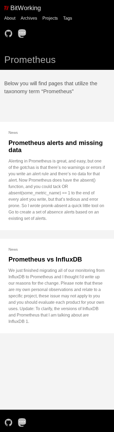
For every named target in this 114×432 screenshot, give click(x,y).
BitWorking (24, 7)
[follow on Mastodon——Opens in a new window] (24, 32)
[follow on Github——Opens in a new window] (10, 32)
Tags (67, 18)
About (9, 18)
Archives (29, 18)
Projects (50, 18)
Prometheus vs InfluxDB (45, 259)
